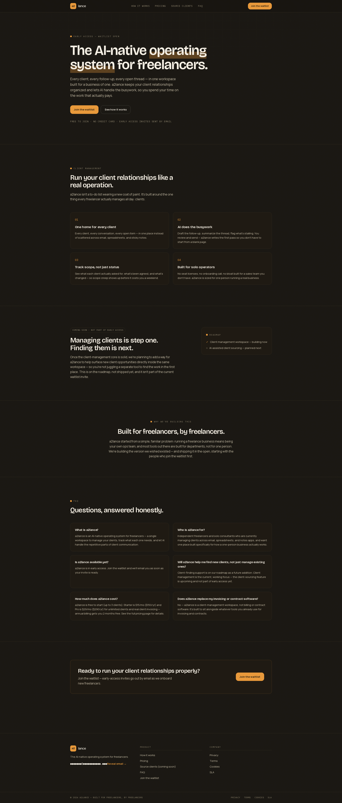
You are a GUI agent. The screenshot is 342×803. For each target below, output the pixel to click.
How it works (140, 5)
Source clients (182, 5)
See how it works (116, 109)
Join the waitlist (260, 5)
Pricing (160, 5)
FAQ (200, 5)
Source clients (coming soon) (158, 766)
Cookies (215, 766)
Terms (214, 761)
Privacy (214, 755)
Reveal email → (116, 763)
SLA (212, 772)
